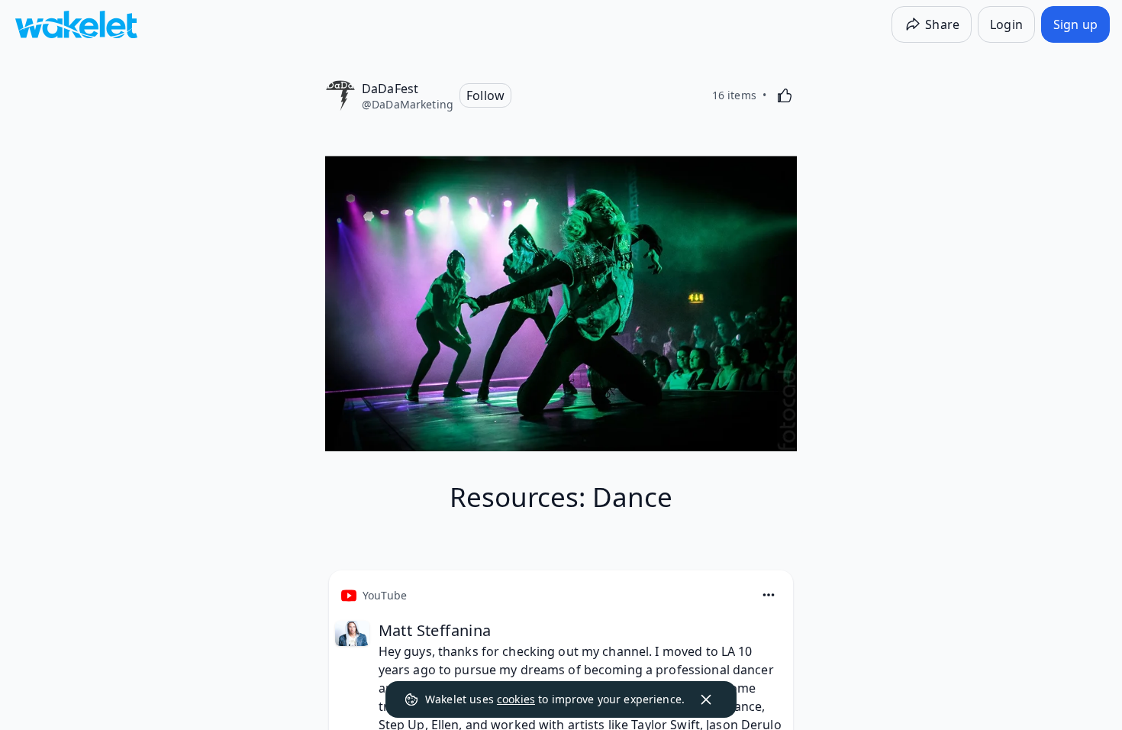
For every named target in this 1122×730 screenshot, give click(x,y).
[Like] (784, 95)
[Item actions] (768, 595)
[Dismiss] (706, 699)
